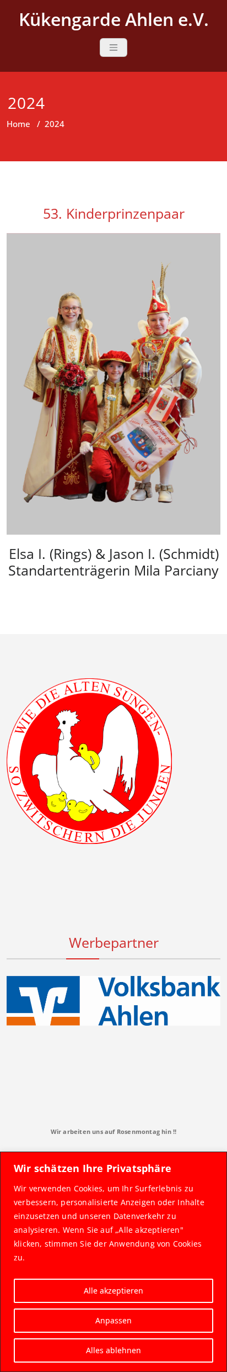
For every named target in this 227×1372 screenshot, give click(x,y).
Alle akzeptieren (113, 1290)
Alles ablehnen (113, 1350)
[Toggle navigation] (113, 47)
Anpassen (113, 1320)
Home (18, 123)
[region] (113, 1262)
